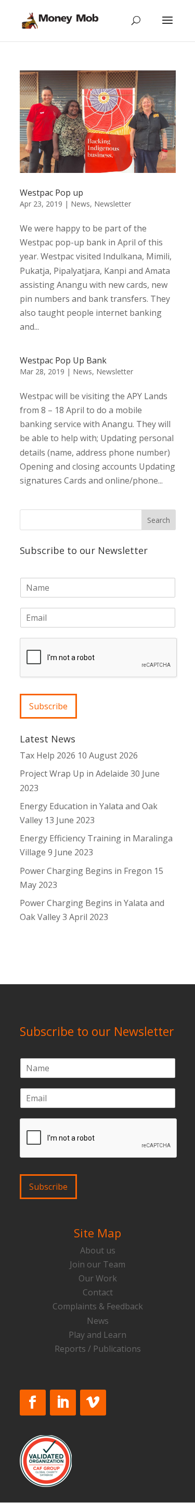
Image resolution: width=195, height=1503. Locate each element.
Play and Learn (97, 1334)
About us (97, 1250)
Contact (98, 1292)
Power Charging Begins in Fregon (86, 871)
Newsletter (112, 204)
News (80, 204)
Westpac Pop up (51, 192)
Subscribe (48, 706)
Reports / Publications (98, 1348)
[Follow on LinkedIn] (63, 1403)
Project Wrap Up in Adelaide (74, 773)
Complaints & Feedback (98, 1306)
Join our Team (97, 1264)
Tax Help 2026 (47, 755)
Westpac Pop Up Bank (63, 360)
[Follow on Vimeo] (93, 1403)
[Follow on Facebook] (33, 1403)
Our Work (98, 1278)
